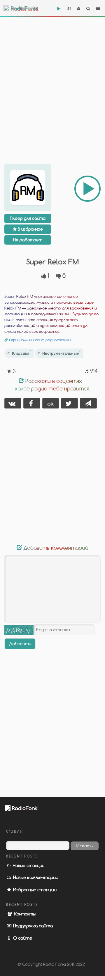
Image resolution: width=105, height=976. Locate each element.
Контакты (24, 914)
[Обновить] (19, 630)
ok (50, 403)
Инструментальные (61, 352)
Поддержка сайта (32, 926)
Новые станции (28, 865)
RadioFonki (23, 8)
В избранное (30, 229)
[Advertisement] (52, 81)
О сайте (22, 938)
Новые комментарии (35, 877)
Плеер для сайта (28, 218)
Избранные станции (34, 889)
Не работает (27, 240)
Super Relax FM (52, 261)
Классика (21, 352)
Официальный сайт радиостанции (40, 339)
